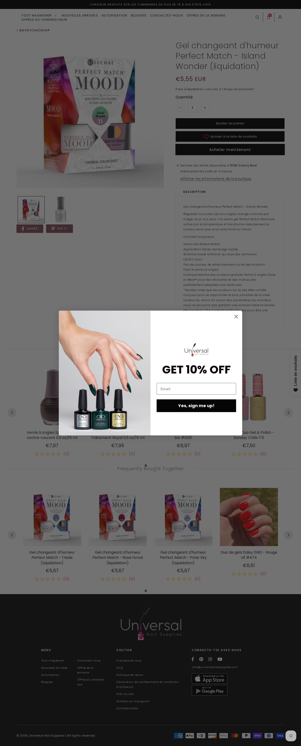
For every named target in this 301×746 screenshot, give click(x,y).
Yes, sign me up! (196, 406)
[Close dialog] (236, 316)
